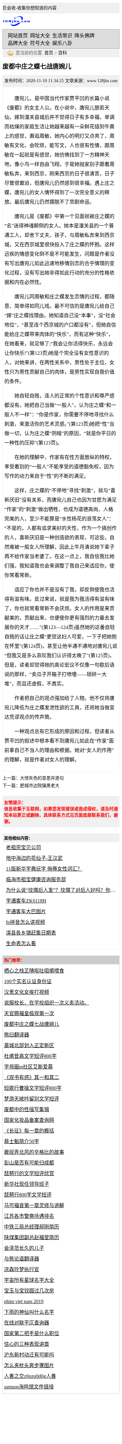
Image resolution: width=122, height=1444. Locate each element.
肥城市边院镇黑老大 (39, 785)
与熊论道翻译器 (21, 1258)
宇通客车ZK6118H (26, 900)
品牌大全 (18, 43)
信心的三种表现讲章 (26, 1344)
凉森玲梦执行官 (21, 1269)
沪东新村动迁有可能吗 (29, 1354)
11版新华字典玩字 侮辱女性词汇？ (44, 868)
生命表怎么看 (21, 943)
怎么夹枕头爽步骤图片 (29, 1365)
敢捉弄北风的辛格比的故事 (34, 1152)
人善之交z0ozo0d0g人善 (30, 1376)
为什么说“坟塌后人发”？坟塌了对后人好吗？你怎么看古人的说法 (61, 890)
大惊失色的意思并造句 (42, 778)
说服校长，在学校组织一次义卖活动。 (46, 1002)
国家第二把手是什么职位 (31, 1333)
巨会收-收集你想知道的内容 (18, 21)
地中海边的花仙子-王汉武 (34, 858)
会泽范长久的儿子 (24, 1248)
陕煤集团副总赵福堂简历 (31, 1237)
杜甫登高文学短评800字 (30, 1056)
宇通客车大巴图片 (26, 911)
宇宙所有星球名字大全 (29, 1280)
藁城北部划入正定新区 (29, 1045)
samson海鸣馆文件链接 (29, 1386)
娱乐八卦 (62, 43)
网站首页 (18, 35)
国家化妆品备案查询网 (29, 1120)
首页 (48, 53)
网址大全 (40, 35)
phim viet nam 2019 (23, 1301)
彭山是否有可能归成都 (29, 1162)
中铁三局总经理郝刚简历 (31, 1226)
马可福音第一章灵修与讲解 (34, 1205)
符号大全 (40, 43)
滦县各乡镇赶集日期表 (31, 932)
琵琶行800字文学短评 (28, 1194)
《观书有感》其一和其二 (31, 1077)
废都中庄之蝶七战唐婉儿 (31, 1024)
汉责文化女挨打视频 (26, 992)
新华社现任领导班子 (26, 1184)
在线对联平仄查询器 (26, 1322)
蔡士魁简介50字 (21, 1141)
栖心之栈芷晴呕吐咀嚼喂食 (34, 970)
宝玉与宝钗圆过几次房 (29, 1290)
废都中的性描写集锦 (26, 1109)
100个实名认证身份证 (28, 981)
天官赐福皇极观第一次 (29, 1013)
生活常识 (62, 35)
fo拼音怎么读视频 (25, 922)
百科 (62, 53)
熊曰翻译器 (16, 1034)
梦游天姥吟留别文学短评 (31, 1098)
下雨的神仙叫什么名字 (29, 1312)
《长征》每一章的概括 (29, 1130)
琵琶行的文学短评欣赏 (29, 1173)
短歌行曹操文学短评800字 (33, 1088)
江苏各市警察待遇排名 (29, 1216)
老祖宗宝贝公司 (23, 847)
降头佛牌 (84, 35)
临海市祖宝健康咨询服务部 (36, 879)
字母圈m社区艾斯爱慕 (28, 1066)
